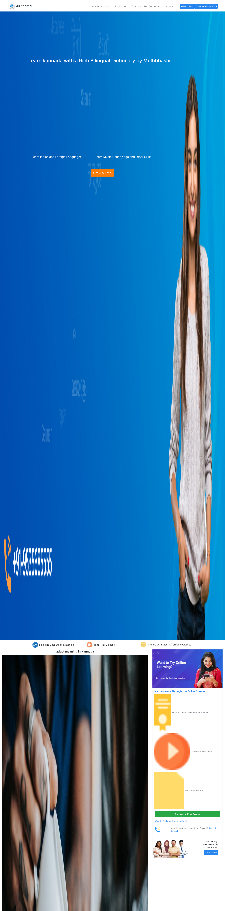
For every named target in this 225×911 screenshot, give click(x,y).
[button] (107, 6)
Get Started (211, 852)
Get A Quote (102, 173)
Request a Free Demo (187, 814)
